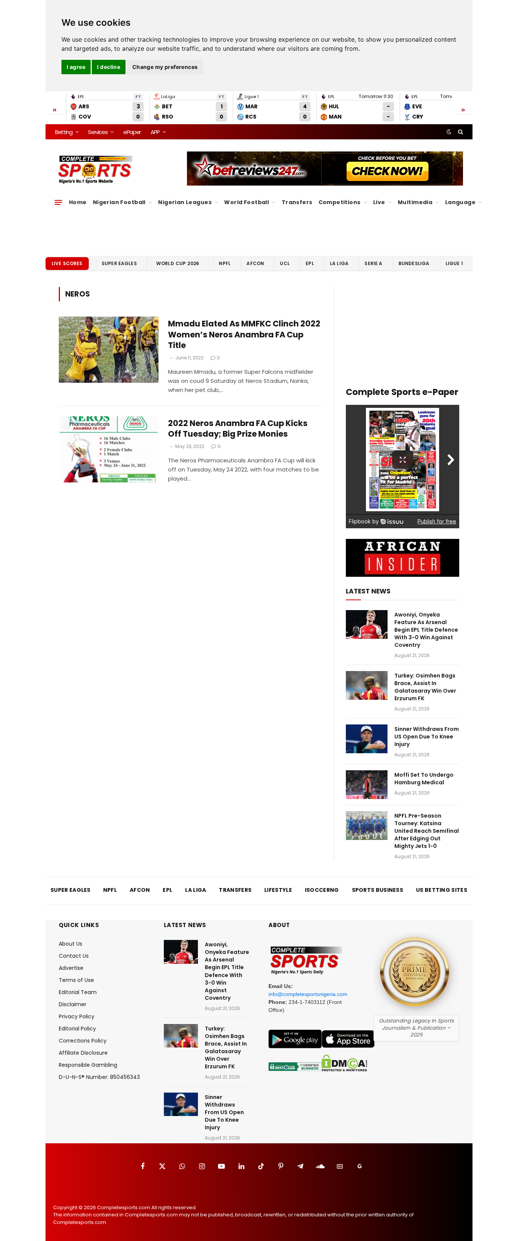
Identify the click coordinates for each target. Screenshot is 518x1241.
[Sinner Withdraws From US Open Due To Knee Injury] (367, 738)
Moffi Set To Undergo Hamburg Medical (424, 778)
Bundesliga (414, 263)
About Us (70, 944)
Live (379, 202)
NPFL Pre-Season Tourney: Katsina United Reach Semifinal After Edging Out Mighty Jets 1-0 (426, 831)
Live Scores (67, 263)
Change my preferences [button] (165, 67)
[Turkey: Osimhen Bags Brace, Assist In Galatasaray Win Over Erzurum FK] (367, 685)
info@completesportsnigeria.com (307, 994)
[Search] (460, 131)
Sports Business (377, 890)
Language (460, 202)
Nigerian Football (119, 202)
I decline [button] (108, 67)
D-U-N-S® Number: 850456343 (99, 1077)
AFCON (255, 263)
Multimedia (415, 202)
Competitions (340, 202)
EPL (310, 263)
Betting (63, 132)
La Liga (339, 263)
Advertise (71, 968)
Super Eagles (119, 263)
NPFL (225, 263)
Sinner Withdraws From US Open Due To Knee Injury (426, 736)
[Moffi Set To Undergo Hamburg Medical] (367, 784)
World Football (246, 202)
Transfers (297, 202)
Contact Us (74, 956)
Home (78, 202)
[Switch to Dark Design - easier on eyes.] (449, 131)
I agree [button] (76, 67)
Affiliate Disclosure (83, 1053)
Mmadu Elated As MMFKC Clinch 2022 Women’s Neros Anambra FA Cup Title (244, 334)
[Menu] (58, 202)
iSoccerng (322, 890)
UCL (284, 263)
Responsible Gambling (88, 1065)
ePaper (132, 132)
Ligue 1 (454, 263)
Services (97, 132)
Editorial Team (78, 992)
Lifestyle (278, 890)
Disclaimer (72, 1004)
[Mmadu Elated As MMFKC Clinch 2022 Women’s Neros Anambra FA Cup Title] (109, 350)
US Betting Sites (441, 890)
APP (155, 132)
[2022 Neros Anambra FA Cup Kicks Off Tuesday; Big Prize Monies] (109, 449)
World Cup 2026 (177, 263)
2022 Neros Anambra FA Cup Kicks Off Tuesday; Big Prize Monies (238, 429)
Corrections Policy (83, 1040)
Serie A (373, 263)
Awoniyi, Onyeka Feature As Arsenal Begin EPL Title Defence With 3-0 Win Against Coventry (426, 630)
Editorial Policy (77, 1028)
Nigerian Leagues (185, 202)
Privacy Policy (76, 1016)
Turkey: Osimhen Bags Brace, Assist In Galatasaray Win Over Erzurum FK (425, 687)
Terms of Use (76, 980)
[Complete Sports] (95, 169)
